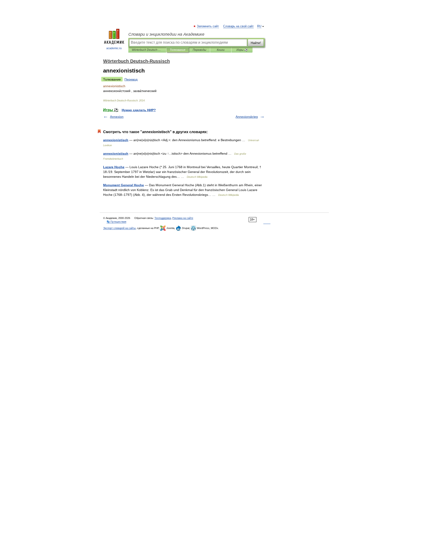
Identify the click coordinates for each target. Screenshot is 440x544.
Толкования (177, 49)
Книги (221, 49)
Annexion (117, 116)
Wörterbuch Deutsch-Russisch (147, 49)
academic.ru (114, 48)
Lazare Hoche (113, 167)
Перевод (131, 79)
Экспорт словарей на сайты (119, 228)
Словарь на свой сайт (238, 26)
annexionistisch (115, 140)
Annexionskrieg (247, 116)
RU (259, 26)
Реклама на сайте (182, 218)
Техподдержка (162, 218)
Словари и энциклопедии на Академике (166, 34)
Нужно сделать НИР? (139, 110)
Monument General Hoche (123, 185)
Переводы (199, 49)
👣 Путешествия (116, 221)
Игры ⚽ (242, 49)
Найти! (256, 43)
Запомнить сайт (208, 26)
